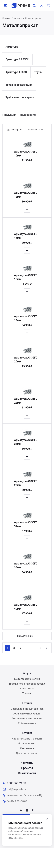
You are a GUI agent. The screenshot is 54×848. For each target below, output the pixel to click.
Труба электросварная (20, 97)
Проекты (27, 768)
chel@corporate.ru (16, 789)
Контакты (27, 762)
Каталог (18, 18)
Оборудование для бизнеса (27, 708)
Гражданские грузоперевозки (27, 683)
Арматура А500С (16, 72)
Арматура (12, 46)
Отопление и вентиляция (27, 718)
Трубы (38, 72)
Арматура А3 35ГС (17, 59)
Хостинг (27, 693)
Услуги (27, 673)
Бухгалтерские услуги (27, 678)
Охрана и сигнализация (27, 713)
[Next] (46, 647)
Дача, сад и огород (27, 753)
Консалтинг (27, 688)
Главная (6, 18)
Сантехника (27, 748)
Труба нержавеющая (19, 84)
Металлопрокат (27, 743)
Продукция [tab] (9, 114)
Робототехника (27, 723)
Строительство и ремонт (27, 738)
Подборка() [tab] (28, 114)
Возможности (27, 773)
